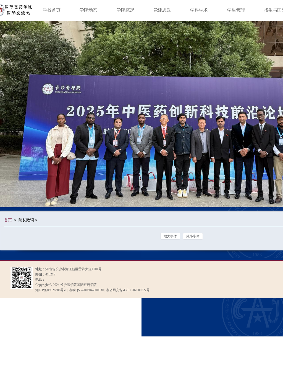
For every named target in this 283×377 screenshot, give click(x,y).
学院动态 (88, 10)
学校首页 (52, 10)
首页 (8, 220)
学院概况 (125, 10)
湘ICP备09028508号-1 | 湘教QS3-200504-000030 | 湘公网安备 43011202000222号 (92, 290)
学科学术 (199, 10)
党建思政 (162, 10)
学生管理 (236, 10)
